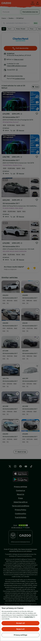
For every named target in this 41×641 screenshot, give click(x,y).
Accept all (20, 623)
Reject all (20, 629)
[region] (20, 623)
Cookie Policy (28, 617)
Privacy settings (20, 635)
